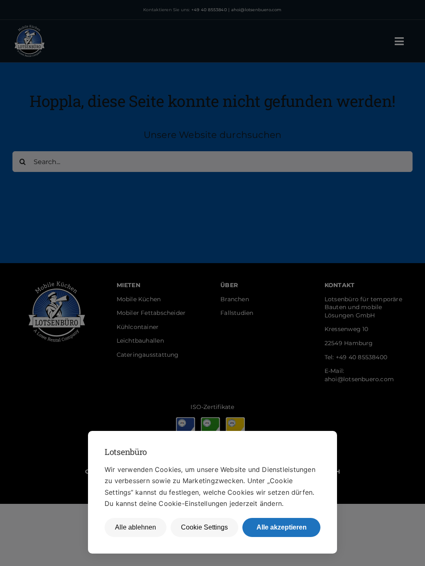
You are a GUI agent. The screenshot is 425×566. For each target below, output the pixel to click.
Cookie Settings (204, 527)
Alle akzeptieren (281, 527)
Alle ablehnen (135, 527)
